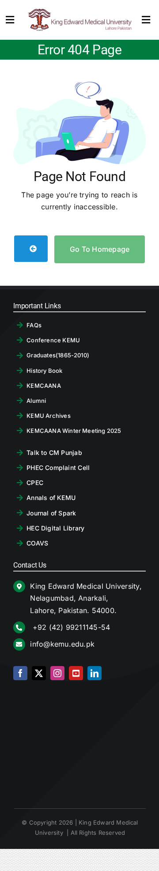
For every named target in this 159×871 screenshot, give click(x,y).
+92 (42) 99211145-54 (70, 627)
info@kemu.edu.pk (62, 644)
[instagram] (57, 673)
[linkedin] (94, 673)
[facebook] (20, 673)
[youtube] (76, 673)
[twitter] (39, 673)
